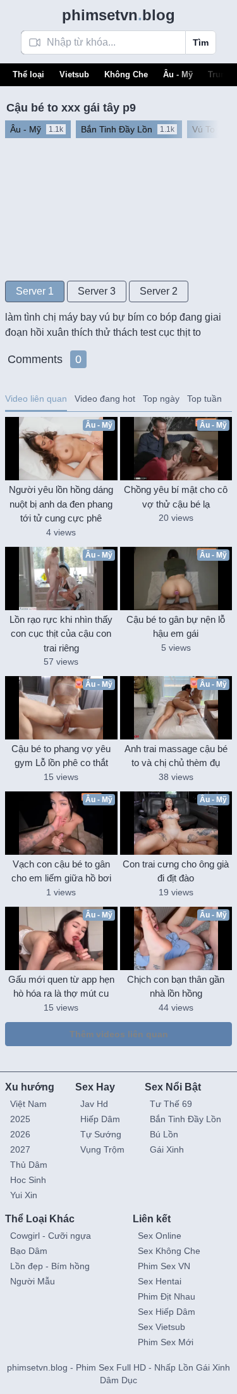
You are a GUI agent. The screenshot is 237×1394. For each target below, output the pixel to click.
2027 (20, 1149)
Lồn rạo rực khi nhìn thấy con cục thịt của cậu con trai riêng (60, 633)
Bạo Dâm (28, 1251)
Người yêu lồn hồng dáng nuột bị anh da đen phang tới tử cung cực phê (61, 503)
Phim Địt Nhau (166, 1296)
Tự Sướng (100, 1134)
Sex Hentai (159, 1281)
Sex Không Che (169, 1251)
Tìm (201, 42)
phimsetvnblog (118, 14)
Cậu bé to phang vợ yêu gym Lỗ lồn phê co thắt (61, 756)
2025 (20, 1119)
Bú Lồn (164, 1134)
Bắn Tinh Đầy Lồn (185, 1119)
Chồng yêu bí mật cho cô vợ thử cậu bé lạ (176, 496)
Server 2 (159, 291)
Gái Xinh (167, 1149)
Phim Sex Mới (165, 1342)
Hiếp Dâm (100, 1119)
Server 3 (97, 291)
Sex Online (159, 1236)
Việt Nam (28, 1104)
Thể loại (28, 74)
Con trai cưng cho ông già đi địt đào (176, 871)
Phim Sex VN (164, 1266)
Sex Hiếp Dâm (166, 1312)
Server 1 (35, 291)
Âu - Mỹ (178, 74)
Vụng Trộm (102, 1149)
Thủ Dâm (28, 1165)
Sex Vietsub (161, 1327)
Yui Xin (23, 1195)
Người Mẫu (32, 1281)
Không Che (126, 74)
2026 (20, 1134)
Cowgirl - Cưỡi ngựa (50, 1236)
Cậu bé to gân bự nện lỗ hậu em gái (175, 626)
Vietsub (74, 74)
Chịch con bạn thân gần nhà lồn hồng (175, 986)
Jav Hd (94, 1104)
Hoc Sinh (28, 1180)
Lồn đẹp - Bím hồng (50, 1266)
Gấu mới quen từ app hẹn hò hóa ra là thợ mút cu (61, 986)
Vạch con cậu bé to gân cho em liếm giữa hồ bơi (61, 871)
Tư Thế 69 (171, 1104)
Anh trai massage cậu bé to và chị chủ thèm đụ (176, 756)
